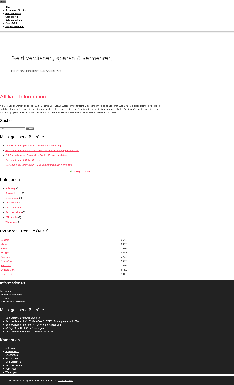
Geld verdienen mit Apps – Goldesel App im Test (29, 331)
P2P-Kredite (11, 217)
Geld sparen (11, 17)
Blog (7, 7)
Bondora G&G (8, 269)
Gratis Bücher (12, 23)
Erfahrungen (11, 198)
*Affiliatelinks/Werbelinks (12, 301)
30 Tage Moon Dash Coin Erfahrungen (24, 328)
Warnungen (11, 222)
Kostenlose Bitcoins (15, 10)
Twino (4, 248)
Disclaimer (5, 298)
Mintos (4, 244)
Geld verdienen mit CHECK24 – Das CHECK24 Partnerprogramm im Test (42, 150)
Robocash (6, 265)
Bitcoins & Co (12, 193)
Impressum (5, 291)
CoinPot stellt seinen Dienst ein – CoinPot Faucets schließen (36, 155)
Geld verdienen (13, 13)
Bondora (5, 240)
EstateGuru (6, 261)
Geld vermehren (13, 20)
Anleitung (10, 188)
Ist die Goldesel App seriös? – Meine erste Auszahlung (33, 145)
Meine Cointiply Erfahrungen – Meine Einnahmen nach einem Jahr (38, 165)
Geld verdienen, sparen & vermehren (61, 57)
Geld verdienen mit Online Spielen (22, 160)
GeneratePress (65, 380)
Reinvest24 (6, 274)
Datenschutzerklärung (11, 294)
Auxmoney (6, 257)
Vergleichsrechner (14, 26)
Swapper (5, 252)
